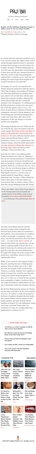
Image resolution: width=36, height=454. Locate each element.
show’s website (24, 241)
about (27, 19)
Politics (15, 32)
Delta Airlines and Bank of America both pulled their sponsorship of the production (17, 133)
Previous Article (14, 323)
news (16, 19)
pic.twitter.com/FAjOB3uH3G (21, 196)
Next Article (23, 323)
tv (12, 19)
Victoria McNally (7, 32)
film (8, 19)
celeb (22, 19)
